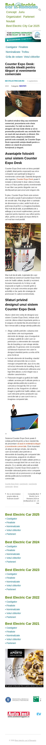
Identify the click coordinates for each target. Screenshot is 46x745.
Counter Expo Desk (25, 179)
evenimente (24, 484)
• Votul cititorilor (13, 530)
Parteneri (28, 16)
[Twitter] (9, 93)
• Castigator (11, 518)
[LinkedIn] (19, 93)
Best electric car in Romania (25, 740)
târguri (16, 487)
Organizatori (13, 16)
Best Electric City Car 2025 (22, 25)
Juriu (22, 11)
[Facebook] (6, 93)
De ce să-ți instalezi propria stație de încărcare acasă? (14, 496)
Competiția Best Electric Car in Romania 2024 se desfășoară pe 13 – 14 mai (31, 498)
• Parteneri (10, 534)
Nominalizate (13, 51)
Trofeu (25, 51)
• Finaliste (10, 522)
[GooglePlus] (13, 93)
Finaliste (23, 47)
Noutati (10, 21)
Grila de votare (14, 56)
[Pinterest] (16, 93)
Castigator (11, 47)
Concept (11, 11)
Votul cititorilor (32, 56)
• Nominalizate (12, 526)
